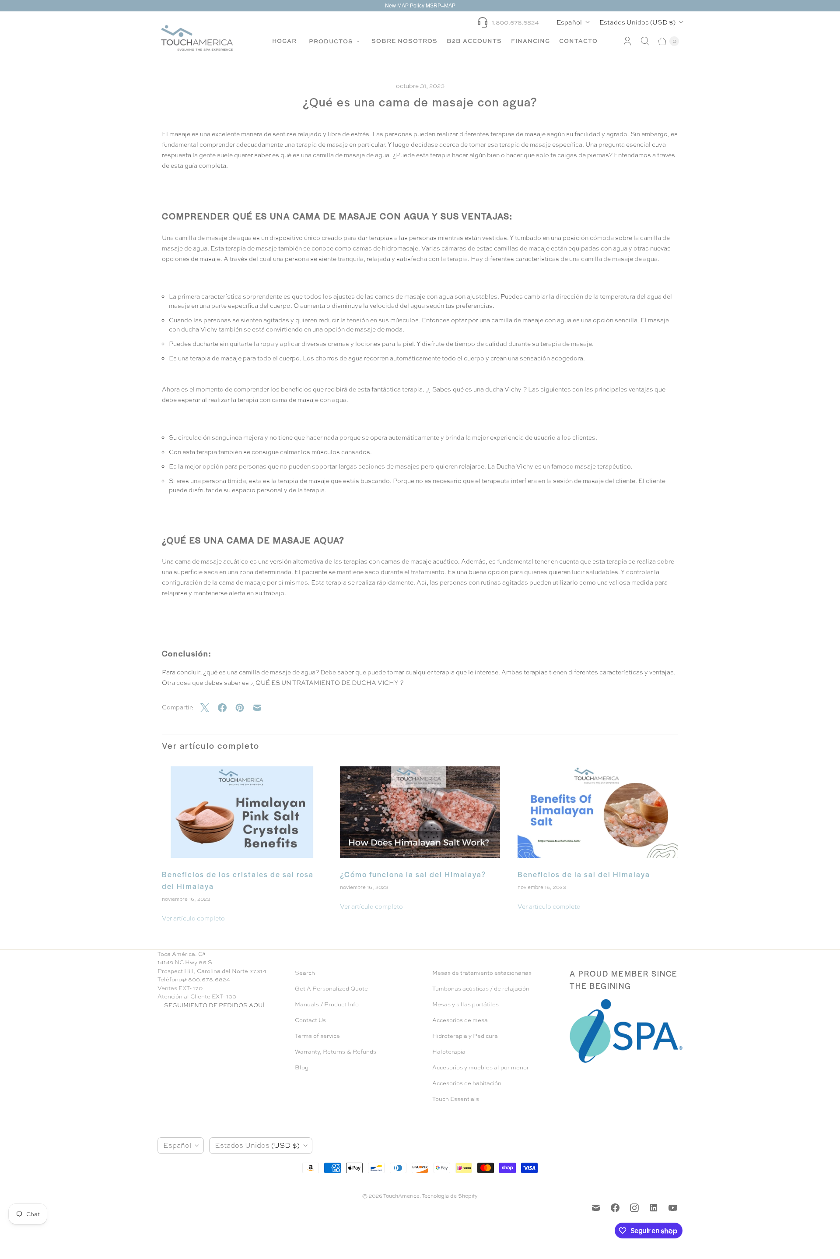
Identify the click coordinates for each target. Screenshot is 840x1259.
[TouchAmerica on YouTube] (672, 1208)
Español (569, 22)
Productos (332, 41)
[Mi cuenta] (627, 41)
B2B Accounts (474, 41)
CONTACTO (578, 41)
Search (305, 973)
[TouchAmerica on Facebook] (615, 1208)
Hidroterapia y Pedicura (465, 1036)
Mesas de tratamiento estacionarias (482, 973)
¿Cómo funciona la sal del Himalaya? (413, 874)
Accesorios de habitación (466, 1083)
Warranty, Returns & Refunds (335, 1051)
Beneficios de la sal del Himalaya (584, 874)
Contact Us (310, 1020)
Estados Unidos (637, 22)
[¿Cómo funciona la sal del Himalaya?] (420, 812)
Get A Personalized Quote (331, 988)
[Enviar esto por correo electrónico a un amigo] (261, 707)
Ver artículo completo (193, 918)
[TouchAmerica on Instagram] (634, 1208)
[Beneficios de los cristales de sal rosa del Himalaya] (242, 812)
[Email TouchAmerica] (596, 1208)
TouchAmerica (401, 1195)
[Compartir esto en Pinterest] (244, 707)
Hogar (284, 41)
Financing (530, 41)
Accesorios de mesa (460, 1020)
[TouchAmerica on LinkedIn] (653, 1208)
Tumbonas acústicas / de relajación (480, 988)
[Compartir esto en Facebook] (226, 707)
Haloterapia (449, 1051)
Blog (301, 1067)
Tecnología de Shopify (450, 1195)
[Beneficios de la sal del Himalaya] (598, 812)
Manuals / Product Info (327, 1004)
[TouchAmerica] (197, 37)
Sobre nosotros (404, 41)
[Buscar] (645, 41)
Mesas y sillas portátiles (465, 1004)
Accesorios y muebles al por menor (480, 1067)
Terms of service (317, 1036)
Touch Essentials (455, 1099)
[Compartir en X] (209, 707)
